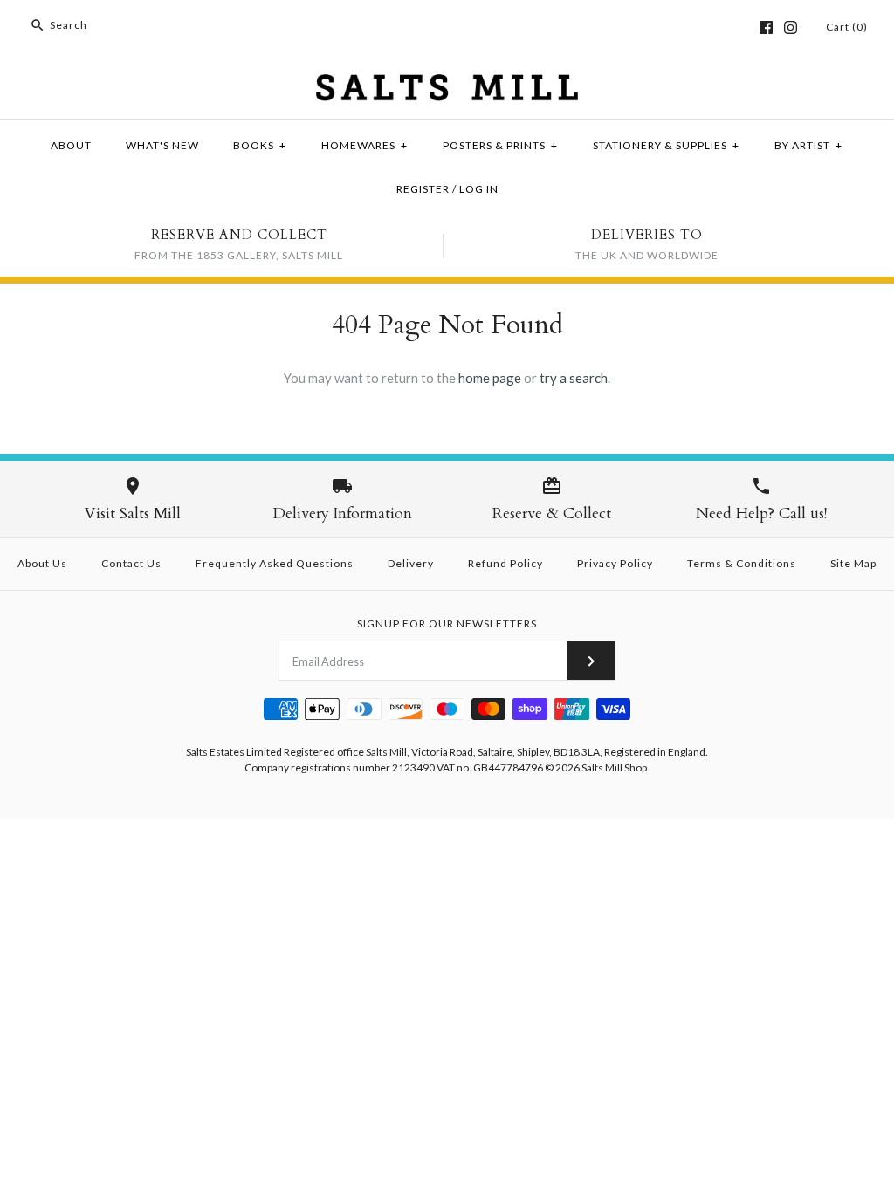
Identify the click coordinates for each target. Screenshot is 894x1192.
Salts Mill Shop (614, 767)
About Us (42, 563)
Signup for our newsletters (447, 623)
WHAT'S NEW (162, 145)
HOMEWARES (364, 145)
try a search (574, 378)
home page (489, 378)
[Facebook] (766, 27)
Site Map (853, 563)
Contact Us (131, 563)
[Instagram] (790, 27)
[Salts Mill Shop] (447, 84)
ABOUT (71, 145)
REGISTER (423, 188)
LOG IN (479, 188)
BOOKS (259, 145)
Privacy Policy (615, 563)
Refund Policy (505, 563)
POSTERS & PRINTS (500, 145)
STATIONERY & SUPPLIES (666, 145)
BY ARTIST (808, 145)
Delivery (411, 563)
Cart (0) (847, 26)
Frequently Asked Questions (275, 563)
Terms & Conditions (741, 563)
